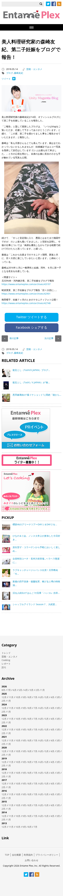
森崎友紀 (18, 72)
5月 (20, 689)
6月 (14, 689)
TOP (7, 854)
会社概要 (16, 854)
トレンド (6, 652)
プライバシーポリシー (47, 854)
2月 (37, 689)
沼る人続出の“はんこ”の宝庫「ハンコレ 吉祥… (36, 592)
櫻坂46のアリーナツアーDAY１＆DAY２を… (35, 524)
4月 (26, 689)
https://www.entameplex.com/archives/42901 (26, 293)
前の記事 (11, 338)
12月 (4, 697)
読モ (4, 667)
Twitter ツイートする (31, 317)
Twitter (48, 4)
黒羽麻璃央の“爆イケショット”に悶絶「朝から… (37, 394)
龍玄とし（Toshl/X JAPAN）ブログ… (31, 370)
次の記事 (51, 338)
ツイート (6, 78)
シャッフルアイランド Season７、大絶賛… (35, 604)
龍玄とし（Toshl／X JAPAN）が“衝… (31, 382)
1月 (43, 689)
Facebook (53, 4)
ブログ (9, 72)
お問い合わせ (31, 860)
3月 (31, 689)
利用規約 (28, 854)
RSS (59, 4)
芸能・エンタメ (34, 69)
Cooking (6, 660)
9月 (24, 697)
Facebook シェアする (31, 327)
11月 (11, 697)
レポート (6, 663)
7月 (9, 689)
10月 (18, 697)
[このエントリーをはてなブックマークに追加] (14, 79)
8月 (3, 689)
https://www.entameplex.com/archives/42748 (26, 303)
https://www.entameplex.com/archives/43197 (26, 284)
